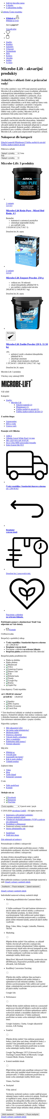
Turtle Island (11, 774)
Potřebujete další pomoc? (16, 741)
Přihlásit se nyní (12, 21)
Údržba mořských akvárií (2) (27, 409)
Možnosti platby (12, 732)
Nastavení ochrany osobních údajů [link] (19, 826)
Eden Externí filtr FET (15, 445)
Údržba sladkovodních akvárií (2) (29, 412)
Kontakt (9, 788)
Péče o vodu (11, 424)
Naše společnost (12, 785)
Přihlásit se (10, 752)
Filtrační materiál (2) (24, 405)
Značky (9, 400)
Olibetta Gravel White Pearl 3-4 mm (20, 438)
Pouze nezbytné (18, 886)
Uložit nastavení (8, 1114)
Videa (8, 770)
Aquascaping (11, 421)
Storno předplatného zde (15, 829)
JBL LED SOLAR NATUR (17, 440)
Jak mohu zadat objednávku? (17, 730)
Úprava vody (11, 426)
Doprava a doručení (14, 735)
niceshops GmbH (19, 811)
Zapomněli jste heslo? (14, 757)
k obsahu (9, 5)
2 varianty (10, 203)
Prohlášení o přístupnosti (16, 824)
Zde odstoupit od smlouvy (11, 839)
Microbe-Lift (16, 402)
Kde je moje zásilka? (14, 759)
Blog (8, 772)
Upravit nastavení (33, 886)
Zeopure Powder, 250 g (25, 278)
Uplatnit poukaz (12, 761)
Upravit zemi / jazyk (28, 806)
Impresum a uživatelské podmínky (19, 815)
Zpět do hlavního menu (15, 3)
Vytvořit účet (11, 29)
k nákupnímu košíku (14, 8)
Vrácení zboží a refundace (16, 737)
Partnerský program (14, 777)
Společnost (10, 833)
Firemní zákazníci (13, 744)
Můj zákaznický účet (14, 728)
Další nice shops (12, 835)
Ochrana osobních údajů (15, 817)
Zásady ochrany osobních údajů (17, 882)
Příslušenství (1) (22, 407)
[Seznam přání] (8, 33)
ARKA (9, 436)
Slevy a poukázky (13, 739)
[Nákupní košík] (27, 37)
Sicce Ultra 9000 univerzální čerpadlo (21, 443)
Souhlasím (6, 886)
